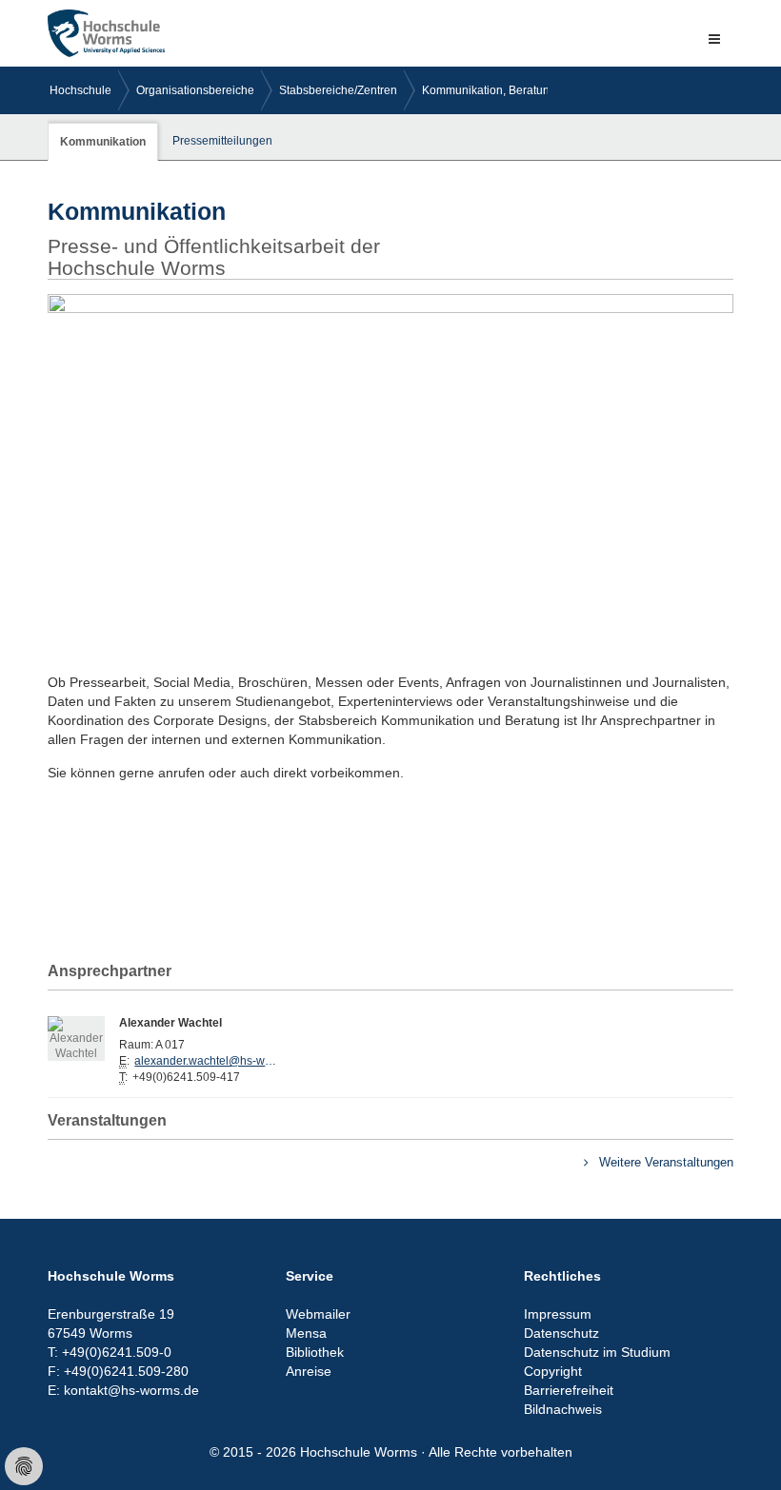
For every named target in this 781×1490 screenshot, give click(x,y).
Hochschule (80, 90)
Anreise (308, 1371)
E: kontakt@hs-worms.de (123, 1390)
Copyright (553, 1371)
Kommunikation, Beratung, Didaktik (513, 90)
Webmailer (318, 1314)
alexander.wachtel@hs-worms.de (205, 1061)
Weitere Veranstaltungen (664, 1162)
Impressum (557, 1314)
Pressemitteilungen (222, 140)
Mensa (306, 1333)
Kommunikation (103, 141)
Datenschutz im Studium (597, 1352)
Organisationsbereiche (195, 90)
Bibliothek (315, 1352)
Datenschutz (561, 1333)
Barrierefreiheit (568, 1390)
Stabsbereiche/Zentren (338, 90)
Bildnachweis (563, 1409)
